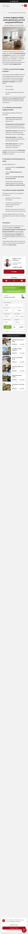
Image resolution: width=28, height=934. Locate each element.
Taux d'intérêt (17, 313)
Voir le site (14, 331)
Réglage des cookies (14, 924)
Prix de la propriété (7, 302)
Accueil (4, 12)
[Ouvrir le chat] (24, 930)
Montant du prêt (7, 313)
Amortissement (7, 319)
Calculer (7, 327)
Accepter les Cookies (14, 928)
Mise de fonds (6, 307)
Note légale (7, 331)
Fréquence (16, 319)
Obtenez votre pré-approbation (14, 291)
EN (25, 5)
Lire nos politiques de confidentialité (14, 930)
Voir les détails (22, 331)
